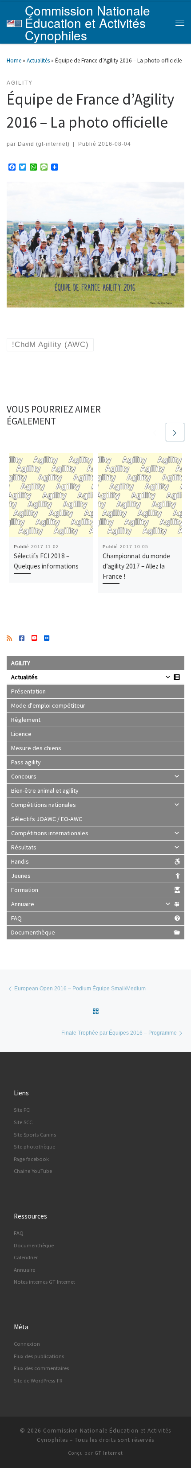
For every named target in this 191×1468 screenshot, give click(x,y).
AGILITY (20, 663)
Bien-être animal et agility (45, 790)
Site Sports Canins (35, 1134)
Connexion (27, 1343)
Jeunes (21, 876)
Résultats (23, 847)
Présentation (28, 691)
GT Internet (109, 1453)
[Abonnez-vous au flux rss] (9, 638)
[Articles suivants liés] (175, 432)
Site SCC (23, 1122)
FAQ (16, 918)
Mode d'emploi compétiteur (48, 705)
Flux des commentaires (41, 1368)
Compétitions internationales (49, 833)
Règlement (25, 720)
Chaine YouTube (33, 1171)
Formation (24, 890)
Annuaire (22, 904)
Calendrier (26, 1257)
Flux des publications (39, 1356)
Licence (21, 734)
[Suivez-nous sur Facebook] (21, 638)
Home (14, 60)
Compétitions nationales (43, 805)
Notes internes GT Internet (44, 1281)
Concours (23, 776)
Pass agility (26, 762)
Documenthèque (33, 932)
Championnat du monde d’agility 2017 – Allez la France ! (136, 566)
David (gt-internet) (44, 144)
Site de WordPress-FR (38, 1380)
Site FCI (22, 1109)
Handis (20, 861)
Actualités (38, 60)
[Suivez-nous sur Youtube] (34, 638)
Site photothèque (34, 1146)
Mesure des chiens (36, 748)
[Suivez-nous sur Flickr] (46, 638)
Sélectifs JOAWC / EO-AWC (46, 819)
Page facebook (31, 1159)
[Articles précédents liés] (155, 432)
